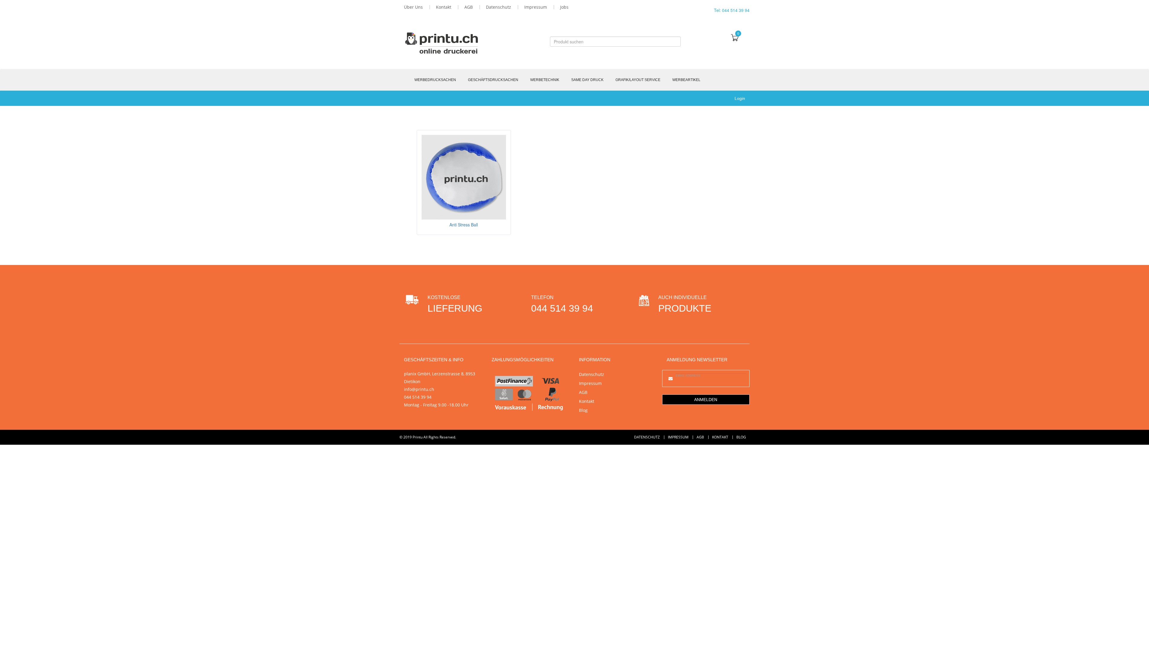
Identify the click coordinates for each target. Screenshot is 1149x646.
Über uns (413, 7)
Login (740, 98)
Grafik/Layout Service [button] (637, 80)
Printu (417, 437)
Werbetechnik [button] (544, 80)
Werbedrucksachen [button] (435, 80)
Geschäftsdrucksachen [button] (493, 80)
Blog (583, 410)
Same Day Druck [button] (587, 80)
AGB (468, 7)
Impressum (535, 7)
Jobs (564, 7)
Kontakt (443, 7)
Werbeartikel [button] (686, 80)
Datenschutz (498, 7)
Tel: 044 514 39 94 (732, 10)
